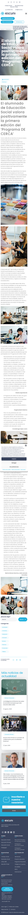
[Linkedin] (8, 832)
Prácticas (8, 29)
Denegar (14, 463)
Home (2, 29)
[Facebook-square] (5, 832)
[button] (26, 445)
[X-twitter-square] (11, 832)
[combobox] (9, 619)
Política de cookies (7, 469)
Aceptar (14, 459)
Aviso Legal (23, 469)
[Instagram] (2, 832)
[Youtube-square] (13, 832)
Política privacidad (15, 469)
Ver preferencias (14, 467)
